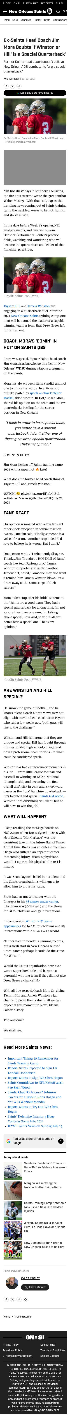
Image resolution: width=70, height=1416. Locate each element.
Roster (37, 20)
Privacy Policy (10, 1345)
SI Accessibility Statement (17, 1356)
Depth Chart (60, 20)
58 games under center (42, 901)
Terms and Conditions (52, 1350)
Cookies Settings (49, 1356)
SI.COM (7, 3)
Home (6, 20)
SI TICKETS (47, 3)
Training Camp (23, 1317)
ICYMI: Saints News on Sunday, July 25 (35, 1126)
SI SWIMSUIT (30, 3)
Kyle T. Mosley (11, 79)
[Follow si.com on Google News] (61, 1141)
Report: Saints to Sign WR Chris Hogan (35, 1078)
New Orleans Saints (24, 316)
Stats (47, 20)
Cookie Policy (47, 1345)
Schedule (25, 20)
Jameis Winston (38, 306)
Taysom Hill (12, 306)
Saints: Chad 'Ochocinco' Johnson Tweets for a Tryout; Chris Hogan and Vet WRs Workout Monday (34, 1097)
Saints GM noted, (52, 796)
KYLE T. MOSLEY (30, 1278)
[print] (25, 1299)
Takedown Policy (12, 1350)
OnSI (15, 20)
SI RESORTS (63, 3)
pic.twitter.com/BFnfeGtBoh (40, 493)
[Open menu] (5, 11)
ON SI (17, 3)
